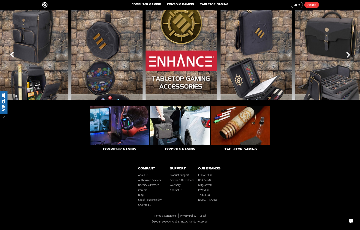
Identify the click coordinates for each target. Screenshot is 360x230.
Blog (141, 194)
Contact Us (176, 190)
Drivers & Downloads (182, 180)
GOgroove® (205, 185)
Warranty (175, 185)
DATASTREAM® (207, 199)
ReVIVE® (203, 190)
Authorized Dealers (149, 180)
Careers (142, 190)
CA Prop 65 (144, 204)
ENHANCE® (205, 175)
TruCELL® (204, 194)
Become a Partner (148, 185)
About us (143, 175)
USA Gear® (204, 180)
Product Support (179, 175)
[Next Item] (348, 54)
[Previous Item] (12, 54)
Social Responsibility (150, 199)
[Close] (4, 117)
